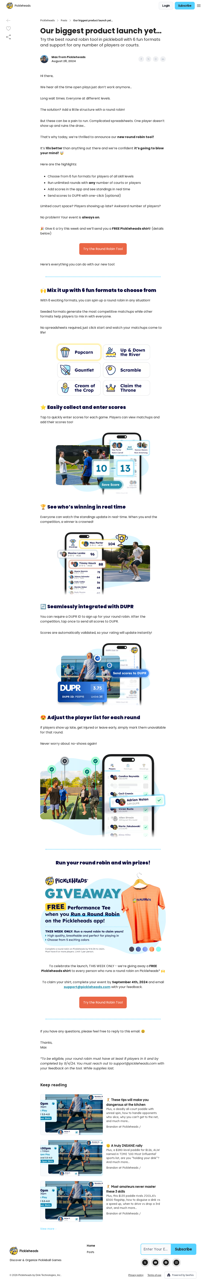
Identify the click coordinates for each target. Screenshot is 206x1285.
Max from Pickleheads (68, 57)
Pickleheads (47, 20)
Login (166, 5)
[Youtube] (155, 1262)
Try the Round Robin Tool (103, 249)
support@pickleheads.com (87, 987)
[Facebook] (166, 1262)
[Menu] (198, 5)
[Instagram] (176, 1262)
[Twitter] (145, 1262)
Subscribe (184, 5)
